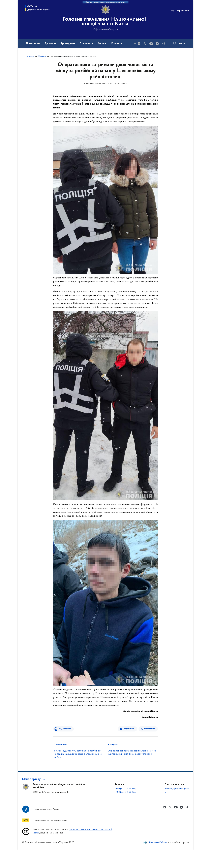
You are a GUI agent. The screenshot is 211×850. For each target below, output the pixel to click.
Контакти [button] (116, 43)
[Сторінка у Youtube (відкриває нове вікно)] (151, 43)
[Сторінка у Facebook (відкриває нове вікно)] (139, 43)
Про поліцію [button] (33, 43)
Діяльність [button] (50, 43)
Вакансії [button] (102, 43)
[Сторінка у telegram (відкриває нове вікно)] (163, 43)
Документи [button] (86, 43)
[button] (34, 779)
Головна (30, 56)
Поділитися (128, 729)
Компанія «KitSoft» (158, 842)
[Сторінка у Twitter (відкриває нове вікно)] (145, 43)
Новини (42, 56)
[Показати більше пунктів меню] (135, 43)
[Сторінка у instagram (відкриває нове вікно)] (157, 43)
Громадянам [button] (68, 43)
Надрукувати (65, 729)
